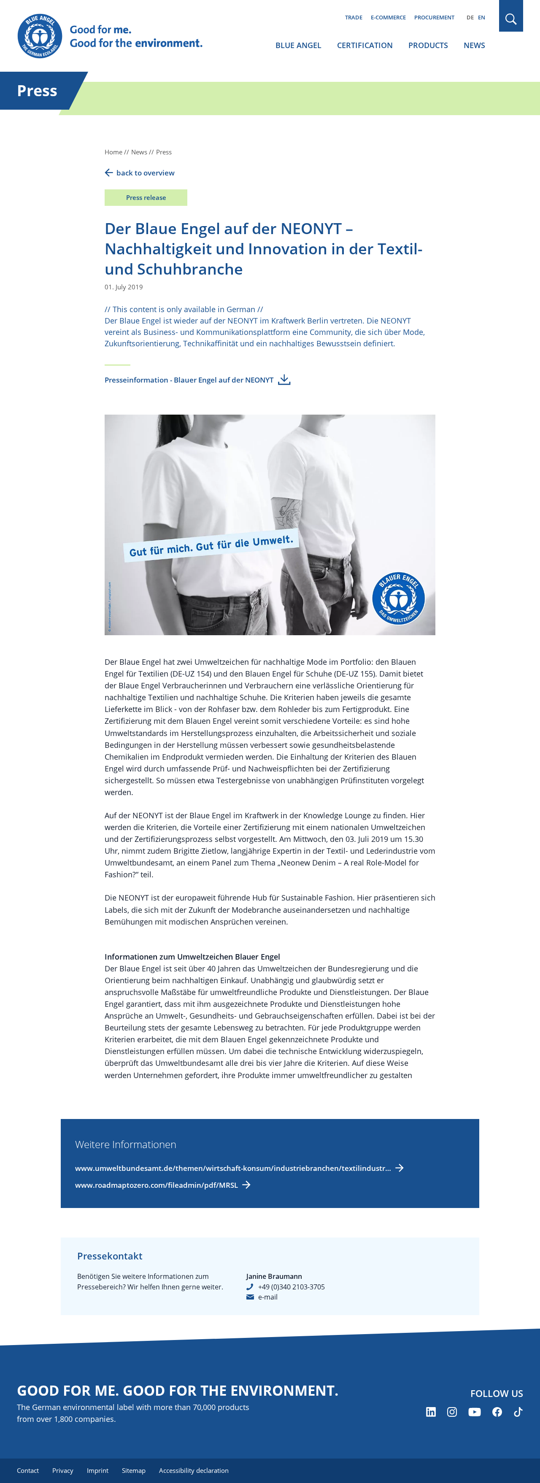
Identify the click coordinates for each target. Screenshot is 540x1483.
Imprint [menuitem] (97, 1470)
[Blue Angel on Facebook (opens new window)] (497, 1412)
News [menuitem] (474, 45)
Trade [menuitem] (353, 17)
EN (481, 17)
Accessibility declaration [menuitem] (194, 1470)
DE (470, 17)
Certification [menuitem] (365, 45)
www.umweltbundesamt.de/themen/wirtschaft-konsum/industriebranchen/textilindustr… (233, 1168)
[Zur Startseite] (118, 36)
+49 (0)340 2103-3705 (291, 1287)
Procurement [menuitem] (434, 17)
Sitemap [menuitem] (134, 1470)
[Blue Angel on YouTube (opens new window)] (474, 1412)
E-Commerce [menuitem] (388, 17)
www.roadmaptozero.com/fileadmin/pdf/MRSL (156, 1185)
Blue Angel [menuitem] (298, 45)
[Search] (511, 19)
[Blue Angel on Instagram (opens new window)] (452, 1412)
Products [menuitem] (428, 45)
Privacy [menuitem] (62, 1470)
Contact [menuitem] (28, 1470)
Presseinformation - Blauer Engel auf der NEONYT (189, 380)
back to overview (145, 173)
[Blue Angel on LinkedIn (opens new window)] (431, 1412)
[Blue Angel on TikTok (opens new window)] (518, 1412)
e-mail (268, 1297)
